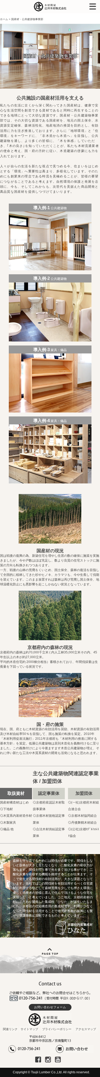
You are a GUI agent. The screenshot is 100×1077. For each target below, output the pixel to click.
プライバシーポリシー (56, 1029)
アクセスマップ (85, 1029)
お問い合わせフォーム (50, 1007)
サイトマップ (29, 1029)
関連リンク (10, 1029)
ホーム (4, 19)
